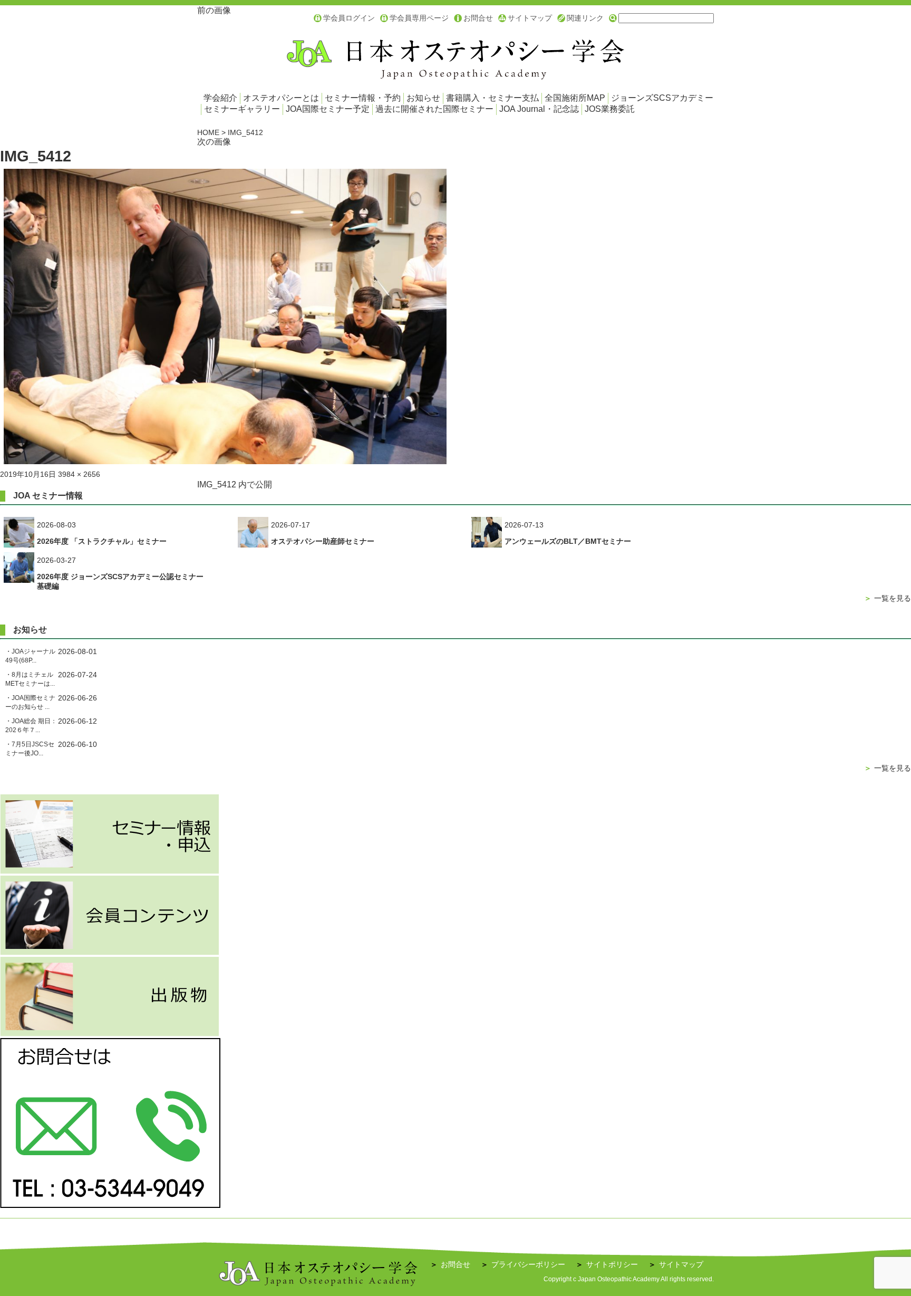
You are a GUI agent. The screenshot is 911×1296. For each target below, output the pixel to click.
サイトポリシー (607, 1264)
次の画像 (214, 141)
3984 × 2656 (79, 474)
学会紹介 (220, 97)
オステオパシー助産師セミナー (322, 541)
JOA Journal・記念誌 (539, 108)
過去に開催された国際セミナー (434, 108)
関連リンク (585, 18)
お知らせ (423, 97)
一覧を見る (887, 598)
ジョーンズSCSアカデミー (662, 97)
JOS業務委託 (610, 108)
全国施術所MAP (575, 97)
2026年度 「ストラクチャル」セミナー (102, 541)
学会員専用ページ (419, 18)
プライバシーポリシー (523, 1264)
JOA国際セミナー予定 (328, 108)
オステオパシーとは (281, 97)
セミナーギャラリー (242, 108)
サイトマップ (530, 18)
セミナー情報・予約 (363, 97)
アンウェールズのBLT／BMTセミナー (568, 541)
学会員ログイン (349, 18)
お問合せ (478, 18)
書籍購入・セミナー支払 (492, 97)
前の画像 (214, 10)
